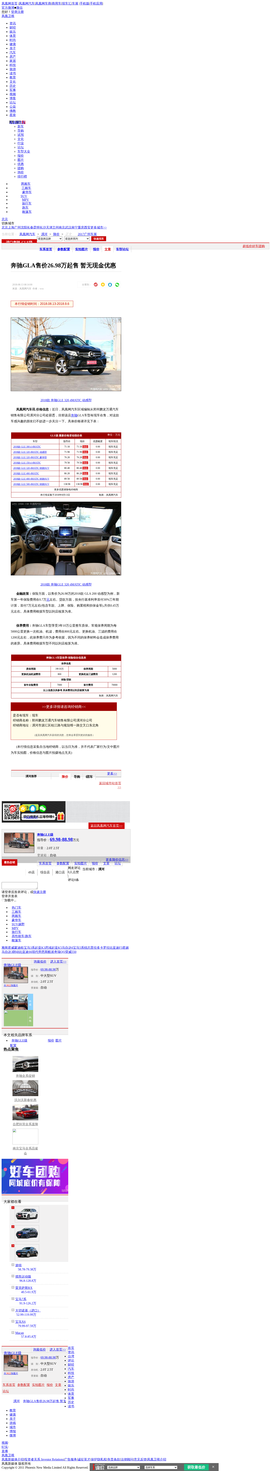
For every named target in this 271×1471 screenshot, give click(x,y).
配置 (13, 1045)
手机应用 (96, 3)
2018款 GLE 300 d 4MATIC (27, 446)
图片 (20, 159)
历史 (13, 85)
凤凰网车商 (43, 3)
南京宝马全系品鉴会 (25, 1151)
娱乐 (13, 31)
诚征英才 (84, 1459)
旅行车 (27, 203)
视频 (13, 94)
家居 (13, 60)
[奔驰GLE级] (19, 843)
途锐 (18, 1265)
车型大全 (23, 151)
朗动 (16, 951)
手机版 (84, 3)
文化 (13, 81)
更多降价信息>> (117, 859)
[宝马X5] (27, 1214)
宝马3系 (29, 947)
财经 (13, 27)
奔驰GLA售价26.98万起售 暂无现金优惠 (49, 1401)
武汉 (68, 227)
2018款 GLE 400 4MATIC (26, 473)
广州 (17, 227)
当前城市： (90, 869)
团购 (20, 168)
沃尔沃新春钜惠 (25, 1100)
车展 (75, 3)
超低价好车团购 (254, 246)
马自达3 (7, 951)
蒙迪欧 (19, 947)
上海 (11, 227)
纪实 (5, 1447)
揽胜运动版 (23, 1276)
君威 (11, 947)
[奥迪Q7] (27, 1233)
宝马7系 (20, 1299)
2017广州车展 (87, 234)
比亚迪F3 (116, 947)
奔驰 (74, 415)
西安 (87, 227)
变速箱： (43, 855)
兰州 (55, 227)
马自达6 (67, 947)
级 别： (35, 976)
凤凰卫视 (8, 16)
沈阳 (24, 227)
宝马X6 (20, 1321)
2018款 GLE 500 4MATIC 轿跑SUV (31, 484)
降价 (56, 234)
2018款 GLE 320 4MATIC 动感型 (30, 452)
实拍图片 (81, 249)
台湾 (71, 1356)
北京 (5, 219)
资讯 (13, 23)
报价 (20, 155)
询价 (20, 172)
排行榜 (22, 176)
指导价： (35, 969)
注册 (20, 11)
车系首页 (45, 249)
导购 (20, 130)
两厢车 (26, 183)
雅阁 (5, 947)
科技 (13, 65)
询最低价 (40, 961)
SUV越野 (18, 924)
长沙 (43, 227)
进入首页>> (58, 961)
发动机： (35, 981)
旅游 (13, 69)
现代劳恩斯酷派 (43, 951)
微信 (19, 7)
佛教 (13, 110)
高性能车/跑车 (22, 936)
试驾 (20, 134)
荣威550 (70, 951)
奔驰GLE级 (45, 834)
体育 (13, 35)
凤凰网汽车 (27, 3)
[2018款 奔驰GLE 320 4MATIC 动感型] (68, 390)
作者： (15, 817)
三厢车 (26, 188)
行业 (20, 143)
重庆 (81, 227)
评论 (71, 1360)
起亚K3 (40, 947)
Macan (19, 1333)
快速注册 (39, 892)
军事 (13, 90)
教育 (13, 77)
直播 (5, 1451)
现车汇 (66, 3)
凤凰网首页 (9, 3)
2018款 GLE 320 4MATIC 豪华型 (30, 457)
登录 (14, 11)
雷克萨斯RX (24, 1288)
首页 (71, 1348)
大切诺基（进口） (28, 1310)
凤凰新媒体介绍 (13, 1459)
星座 (13, 115)
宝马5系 (78, 947)
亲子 (13, 48)
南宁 (74, 227)
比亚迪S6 (25, 951)
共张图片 (11, 985)
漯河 (44, 234)
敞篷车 (27, 211)
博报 (13, 1431)
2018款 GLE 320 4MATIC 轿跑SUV (31, 468)
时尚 (13, 40)
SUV (24, 196)
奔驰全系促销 (25, 1075)
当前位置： (9, 234)
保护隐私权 (99, 1459)
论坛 (13, 102)
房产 (13, 56)
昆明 (36, 227)
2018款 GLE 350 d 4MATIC (27, 462)
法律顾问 (127, 1459)
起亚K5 (57, 947)
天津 (49, 227)
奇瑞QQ (59, 951)
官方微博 (8, 7)
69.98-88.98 (48, 969)
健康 (13, 44)
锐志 (87, 947)
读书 (13, 73)
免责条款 (113, 1459)
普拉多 (95, 947)
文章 (108, 249)
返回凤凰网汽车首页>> (106, 825)
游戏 (13, 1423)
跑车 (25, 207)
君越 (125, 947)
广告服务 (70, 1459)
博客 (13, 98)
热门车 (16, 907)
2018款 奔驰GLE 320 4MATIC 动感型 (66, 400)
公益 (13, 106)
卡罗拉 (105, 947)
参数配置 (63, 249)
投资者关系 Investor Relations (44, 1459)
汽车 (13, 52)
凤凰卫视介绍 (156, 1459)
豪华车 (27, 192)
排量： (42, 848)
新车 (20, 126)
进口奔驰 (13, 242)
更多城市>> (98, 227)
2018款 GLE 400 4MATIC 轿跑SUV (31, 478)
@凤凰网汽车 (31, 817)
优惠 (20, 164)
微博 (13, 1435)
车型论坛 (122, 249)
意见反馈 (140, 1459)
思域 (48, 947)
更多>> (112, 773)
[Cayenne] (27, 1252)
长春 (30, 227)
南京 (62, 227)
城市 (13, 1427)
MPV (25, 199)
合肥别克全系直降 (25, 1124)
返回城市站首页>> (110, 785)
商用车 (56, 3)
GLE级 (27, 242)
